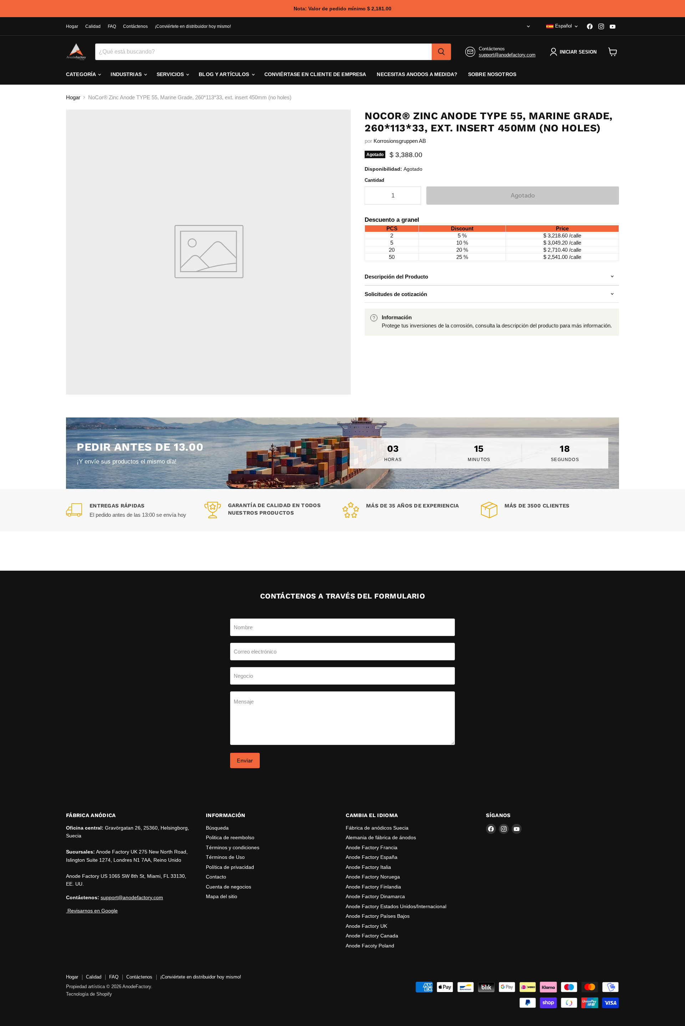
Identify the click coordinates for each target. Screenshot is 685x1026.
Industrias (127, 74)
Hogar (72, 26)
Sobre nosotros (492, 74)
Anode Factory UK (366, 926)
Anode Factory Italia (368, 867)
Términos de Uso (225, 857)
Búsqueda (217, 828)
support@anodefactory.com (507, 54)
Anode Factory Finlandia (373, 887)
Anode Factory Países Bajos (378, 916)
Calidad (93, 26)
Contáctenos (135, 26)
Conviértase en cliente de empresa (315, 74)
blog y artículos (224, 74)
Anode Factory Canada (372, 936)
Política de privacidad (230, 867)
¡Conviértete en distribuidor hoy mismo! (193, 26)
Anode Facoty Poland (370, 946)
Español (563, 26)
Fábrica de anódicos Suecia (377, 828)
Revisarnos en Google (92, 911)
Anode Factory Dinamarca (375, 896)
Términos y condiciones (232, 847)
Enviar (245, 760)
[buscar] (441, 52)
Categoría (81, 74)
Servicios (171, 74)
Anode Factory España (371, 857)
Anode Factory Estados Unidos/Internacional (396, 906)
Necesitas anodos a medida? (417, 74)
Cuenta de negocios (228, 887)
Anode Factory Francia (371, 847)
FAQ (112, 26)
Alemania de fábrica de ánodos (381, 837)
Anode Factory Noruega (373, 877)
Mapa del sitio (221, 896)
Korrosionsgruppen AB (400, 141)
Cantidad (374, 180)
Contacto (216, 877)
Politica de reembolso (230, 837)
